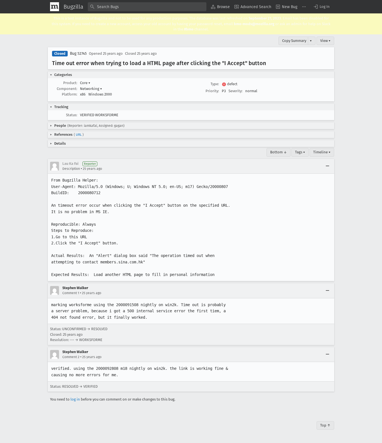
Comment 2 (70, 357)
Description (71, 169)
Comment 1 (70, 293)
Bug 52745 (78, 53)
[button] (321, 6)
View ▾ (325, 41)
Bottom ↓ (278, 152)
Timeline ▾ (322, 152)
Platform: (69, 94)
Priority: (212, 91)
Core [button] (85, 83)
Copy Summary (294, 41)
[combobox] (147, 6)
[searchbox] (147, 6)
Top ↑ (325, 425)
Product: (70, 83)
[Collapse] (327, 166)
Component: (67, 89)
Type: (215, 84)
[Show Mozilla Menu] (54, 6)
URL (79, 135)
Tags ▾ (300, 152)
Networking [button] (91, 89)
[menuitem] (220, 6)
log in (75, 399)
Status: (71, 115)
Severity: (235, 91)
